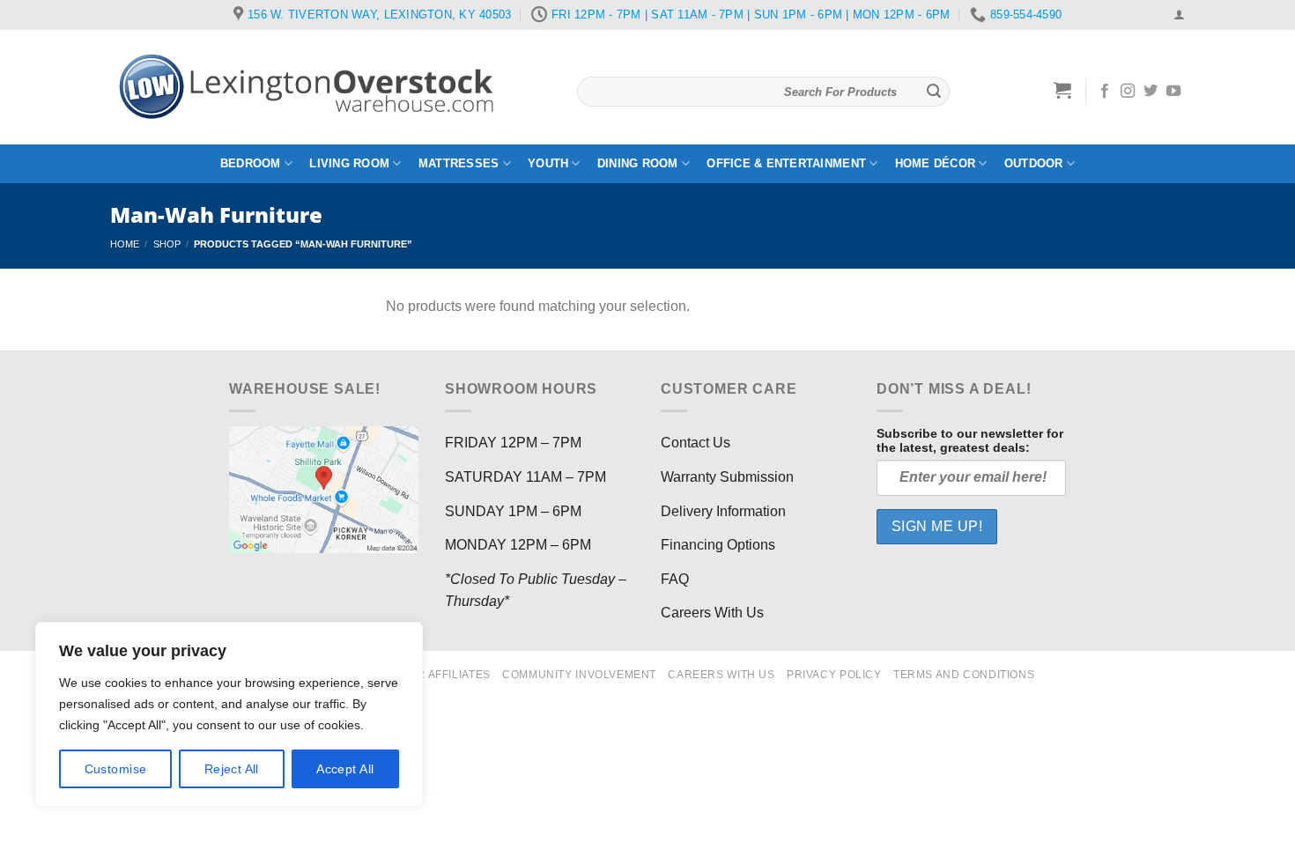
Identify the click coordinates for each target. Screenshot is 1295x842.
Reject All (231, 769)
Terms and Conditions (963, 674)
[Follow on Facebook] (1105, 92)
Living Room (349, 163)
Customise (116, 769)
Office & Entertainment (786, 163)
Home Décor (935, 163)
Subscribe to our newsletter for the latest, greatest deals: (970, 440)
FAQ (675, 579)
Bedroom (250, 163)
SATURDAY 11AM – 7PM (525, 476)
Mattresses (459, 163)
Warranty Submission (727, 476)
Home (124, 244)
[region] (229, 714)
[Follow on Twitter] (1150, 92)
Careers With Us (712, 612)
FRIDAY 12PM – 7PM (513, 442)
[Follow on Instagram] (1128, 92)
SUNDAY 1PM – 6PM (513, 511)
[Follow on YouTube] (1173, 92)
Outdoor (1033, 163)
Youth (548, 163)
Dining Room (637, 163)
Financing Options (718, 544)
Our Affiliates (445, 674)
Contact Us (695, 442)
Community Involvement (579, 674)
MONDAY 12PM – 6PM (518, 544)
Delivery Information (723, 511)
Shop (167, 244)
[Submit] (934, 92)
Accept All (345, 769)
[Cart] (1063, 89)
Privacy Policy (834, 674)
